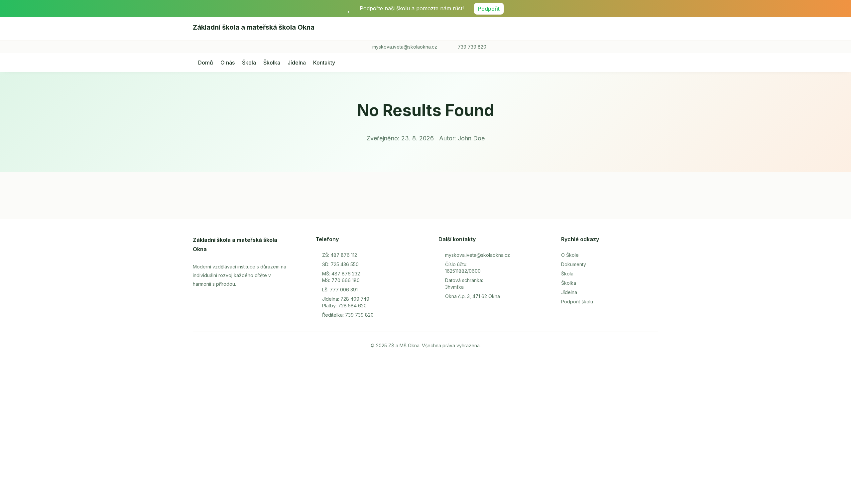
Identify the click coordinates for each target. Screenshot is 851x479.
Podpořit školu (577, 301)
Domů (205, 62)
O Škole (570, 255)
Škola (249, 62)
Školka (271, 62)
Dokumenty (573, 264)
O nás (227, 62)
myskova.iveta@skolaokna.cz (404, 47)
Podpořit (489, 8)
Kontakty (324, 62)
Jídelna (297, 62)
